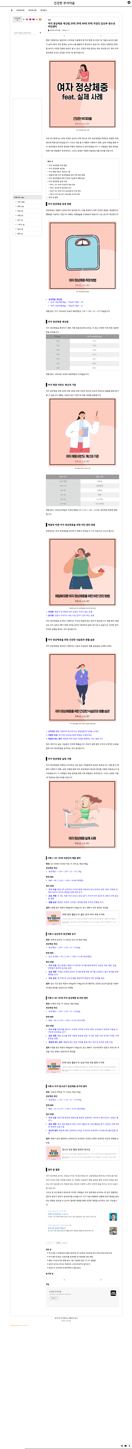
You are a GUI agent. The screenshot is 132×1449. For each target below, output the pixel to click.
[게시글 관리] (52, 1242)
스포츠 (20, 225)
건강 (20, 202)
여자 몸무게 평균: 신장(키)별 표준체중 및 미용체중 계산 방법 (71, 1257)
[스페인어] (40, 19)
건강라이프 (20, 10)
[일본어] (37, 19)
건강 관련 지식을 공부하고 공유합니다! (60, 1294)
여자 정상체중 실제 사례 (58, 181)
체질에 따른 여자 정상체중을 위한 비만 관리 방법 (67, 175)
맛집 (20, 211)
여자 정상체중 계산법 (57, 168)
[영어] (27, 19)
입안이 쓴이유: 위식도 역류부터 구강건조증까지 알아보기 (69, 1264)
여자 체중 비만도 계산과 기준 (59, 172)
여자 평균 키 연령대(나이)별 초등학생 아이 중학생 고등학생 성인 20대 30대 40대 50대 (80, 1253)
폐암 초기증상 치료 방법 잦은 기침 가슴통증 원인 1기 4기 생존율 (72, 1260)
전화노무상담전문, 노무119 (58, 1214)
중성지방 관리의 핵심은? (57, 1228)
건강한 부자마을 (64, 3)
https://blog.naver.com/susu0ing (58, 1225)
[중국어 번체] (33, 19)
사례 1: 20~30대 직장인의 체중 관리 (62, 185)
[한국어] (24, 19)
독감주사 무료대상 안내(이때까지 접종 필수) (65, 1268)
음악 (20, 220)
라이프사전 (32, 10)
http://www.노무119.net (55, 1211)
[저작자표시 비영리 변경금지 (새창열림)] (64, 1243)
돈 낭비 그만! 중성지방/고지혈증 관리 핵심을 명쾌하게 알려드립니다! (71, 1231)
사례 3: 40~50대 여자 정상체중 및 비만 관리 (65, 191)
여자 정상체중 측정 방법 (58, 165)
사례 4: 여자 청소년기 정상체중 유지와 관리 (64, 194)
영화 (20, 234)
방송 (20, 229)
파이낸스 (43, 10)
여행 (20, 215)
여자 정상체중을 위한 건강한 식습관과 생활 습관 (67, 178)
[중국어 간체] (30, 19)
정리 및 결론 (53, 197)
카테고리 (19, 197)
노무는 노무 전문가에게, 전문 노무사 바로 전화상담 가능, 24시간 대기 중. (72, 1217)
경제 (20, 206)
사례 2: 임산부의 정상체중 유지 (60, 188)
